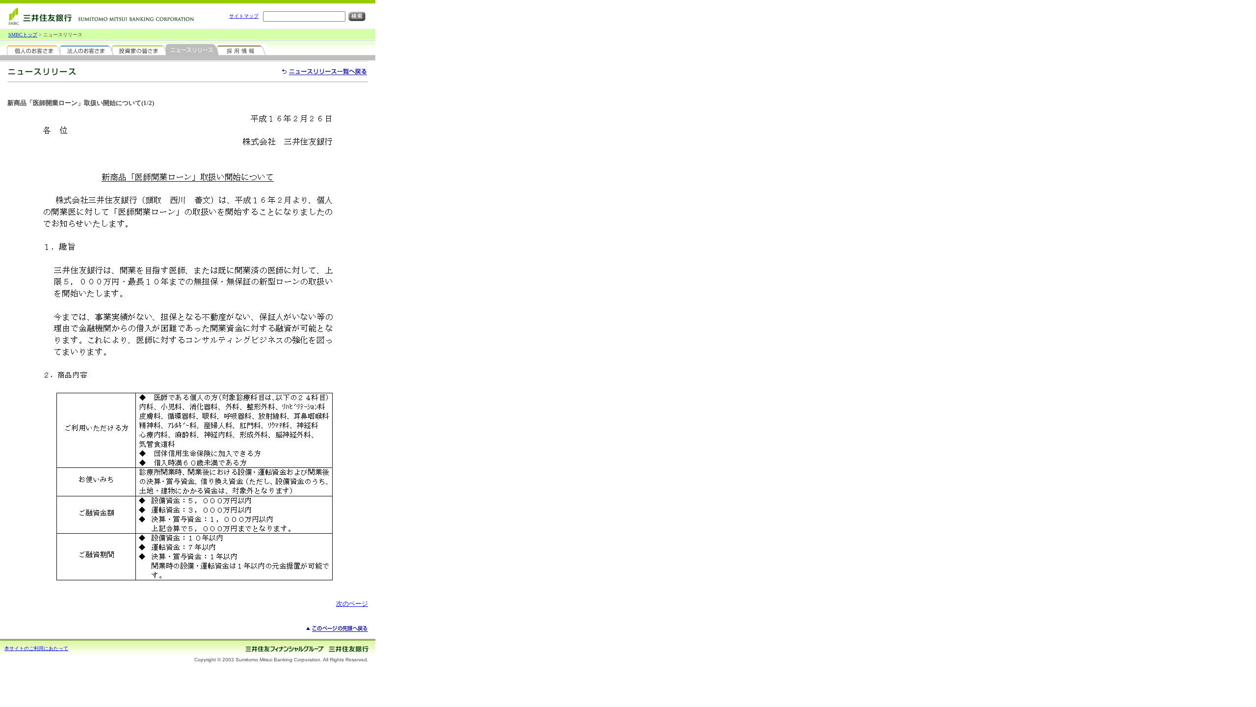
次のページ (352, 603)
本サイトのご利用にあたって (36, 648)
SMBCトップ (22, 34)
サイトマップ (244, 16)
